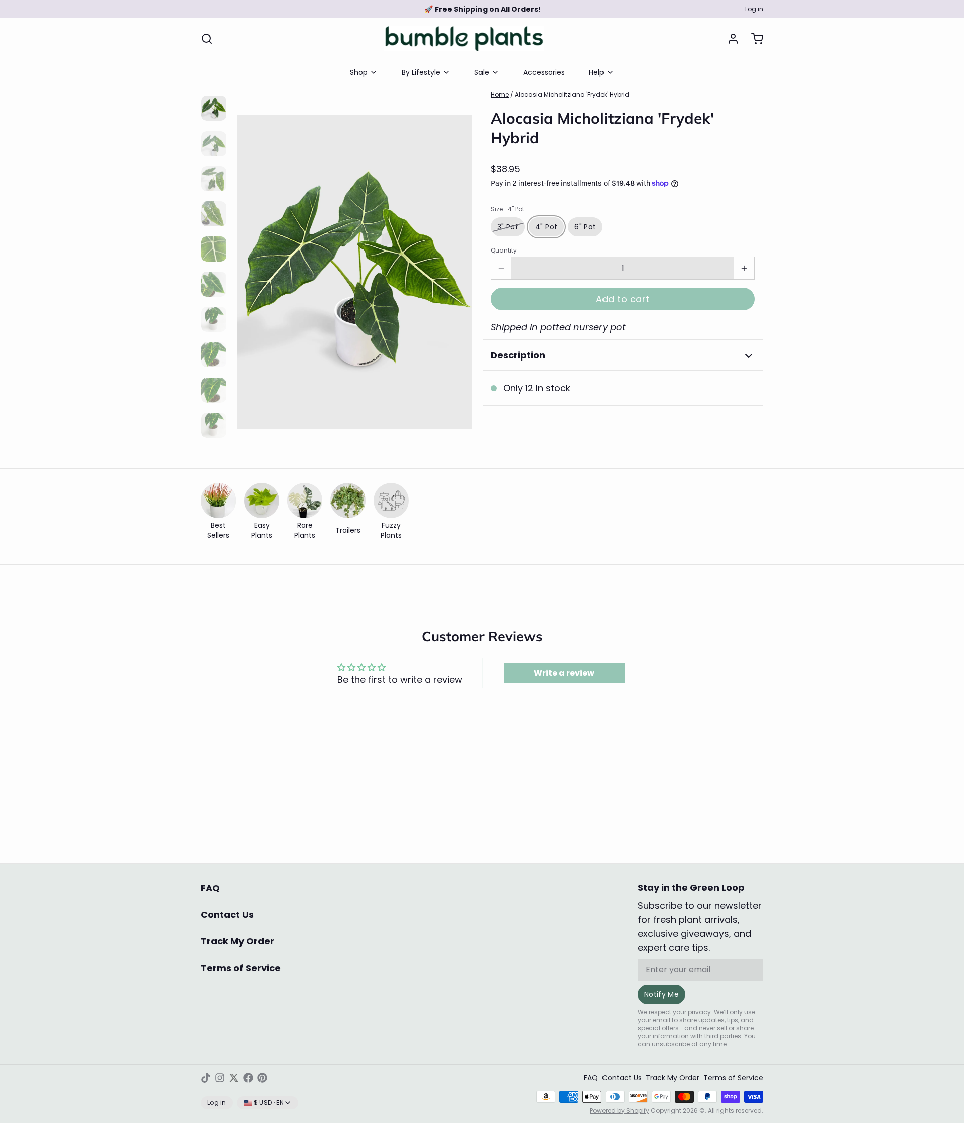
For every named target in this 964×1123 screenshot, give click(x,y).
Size (507, 209)
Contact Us (227, 914)
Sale (481, 72)
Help (596, 72)
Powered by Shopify (619, 1110)
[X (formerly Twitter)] (234, 1078)
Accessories (544, 72)
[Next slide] (456, 267)
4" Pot (546, 227)
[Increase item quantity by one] (744, 268)
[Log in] (729, 39)
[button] (623, 299)
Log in (754, 9)
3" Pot (507, 227)
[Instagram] (220, 1078)
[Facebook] (248, 1078)
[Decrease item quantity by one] (501, 268)
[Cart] (753, 39)
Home (500, 94)
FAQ (210, 888)
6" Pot (585, 227)
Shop (359, 72)
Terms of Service (241, 968)
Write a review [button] (564, 673)
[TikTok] (206, 1078)
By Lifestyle (421, 72)
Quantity (504, 250)
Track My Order (237, 941)
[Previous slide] (252, 267)
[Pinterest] (262, 1078)
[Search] (207, 39)
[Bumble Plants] (464, 38)
